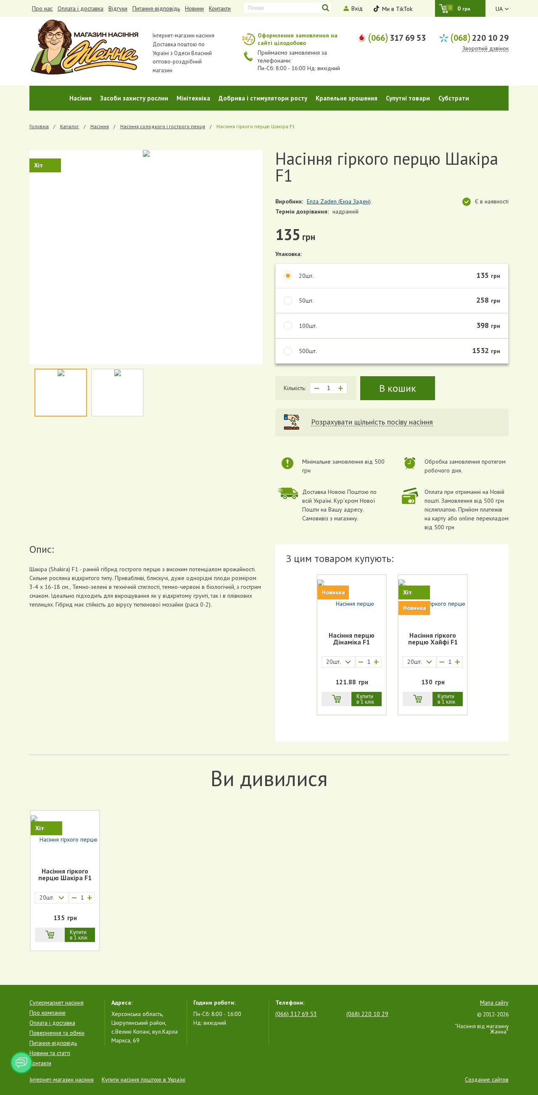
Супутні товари (408, 98)
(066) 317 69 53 (296, 1014)
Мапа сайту (494, 1002)
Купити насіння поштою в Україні (143, 1079)
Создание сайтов (487, 1079)
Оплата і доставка (80, 8)
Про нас (42, 8)
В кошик (397, 388)
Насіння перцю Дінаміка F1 (351, 639)
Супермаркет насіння (56, 1002)
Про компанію (47, 1013)
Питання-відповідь (156, 8)
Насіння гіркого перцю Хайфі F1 (433, 639)
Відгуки (117, 8)
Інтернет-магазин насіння (61, 1079)
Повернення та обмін (56, 1033)
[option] (146, 257)
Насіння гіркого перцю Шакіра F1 (65, 875)
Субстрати (453, 98)
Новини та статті (49, 1053)
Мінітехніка (193, 98)
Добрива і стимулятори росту (263, 98)
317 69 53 (397, 37)
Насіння (80, 98)
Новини (194, 8)
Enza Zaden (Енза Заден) (339, 201)
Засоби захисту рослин (134, 98)
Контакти (220, 8)
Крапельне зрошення (346, 98)
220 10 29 (479, 37)
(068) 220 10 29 (367, 1014)
